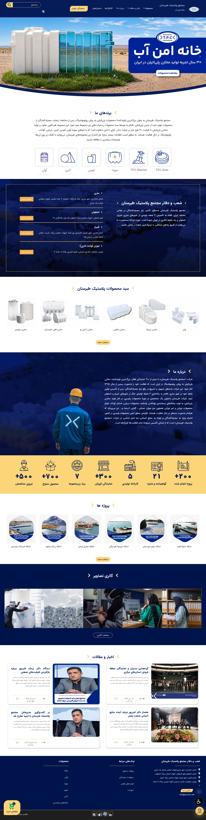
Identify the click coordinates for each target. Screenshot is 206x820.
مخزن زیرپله (151, 329)
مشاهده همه (103, 342)
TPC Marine (115, 170)
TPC (66, 771)
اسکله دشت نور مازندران (20, 546)
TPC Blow (162, 170)
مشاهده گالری (103, 635)
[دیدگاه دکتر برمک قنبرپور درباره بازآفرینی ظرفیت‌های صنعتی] (76, 683)
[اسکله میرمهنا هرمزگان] (152, 529)
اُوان (66, 777)
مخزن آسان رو (86, 329)
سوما (91, 170)
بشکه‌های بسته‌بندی (60, 802)
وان (184, 329)
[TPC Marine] (115, 157)
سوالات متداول (128, 771)
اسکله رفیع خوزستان (184, 546)
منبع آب (131, 790)
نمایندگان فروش (77, 8)
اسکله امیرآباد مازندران (53, 546)
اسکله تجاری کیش (119, 546)
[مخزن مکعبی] (119, 312)
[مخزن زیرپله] (152, 312)
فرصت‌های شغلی (127, 783)
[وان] (185, 312)
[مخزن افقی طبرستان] (54, 312)
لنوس (68, 170)
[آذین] (44, 157)
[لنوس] (67, 157)
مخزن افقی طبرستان (53, 329)
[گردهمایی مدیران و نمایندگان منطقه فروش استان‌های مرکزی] (174, 681)
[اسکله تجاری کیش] (119, 529)
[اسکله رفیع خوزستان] (185, 529)
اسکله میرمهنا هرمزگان (151, 546)
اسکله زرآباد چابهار (86, 546)
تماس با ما (186, 790)
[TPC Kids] (138, 157)
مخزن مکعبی (119, 329)
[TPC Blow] (162, 157)
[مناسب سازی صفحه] (199, 801)
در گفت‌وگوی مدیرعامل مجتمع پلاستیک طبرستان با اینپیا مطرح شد (30, 714)
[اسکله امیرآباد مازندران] (54, 529)
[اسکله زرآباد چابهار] (86, 529)
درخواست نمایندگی (126, 777)
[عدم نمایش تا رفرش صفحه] (199, 792)
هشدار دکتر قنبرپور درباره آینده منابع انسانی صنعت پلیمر (128, 714)
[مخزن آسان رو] (86, 312)
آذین (44, 170)
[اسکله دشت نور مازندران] (21, 529)
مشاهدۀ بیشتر (26, 199)
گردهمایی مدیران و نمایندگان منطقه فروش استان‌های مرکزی (128, 670)
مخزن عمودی (21, 329)
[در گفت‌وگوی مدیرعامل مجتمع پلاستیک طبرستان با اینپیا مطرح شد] (76, 722)
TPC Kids (138, 170)
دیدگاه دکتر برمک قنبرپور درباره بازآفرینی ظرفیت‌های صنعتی (30, 670)
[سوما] (91, 157)
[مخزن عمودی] (21, 312)
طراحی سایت (22, 814)
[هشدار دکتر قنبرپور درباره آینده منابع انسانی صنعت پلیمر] (174, 724)
